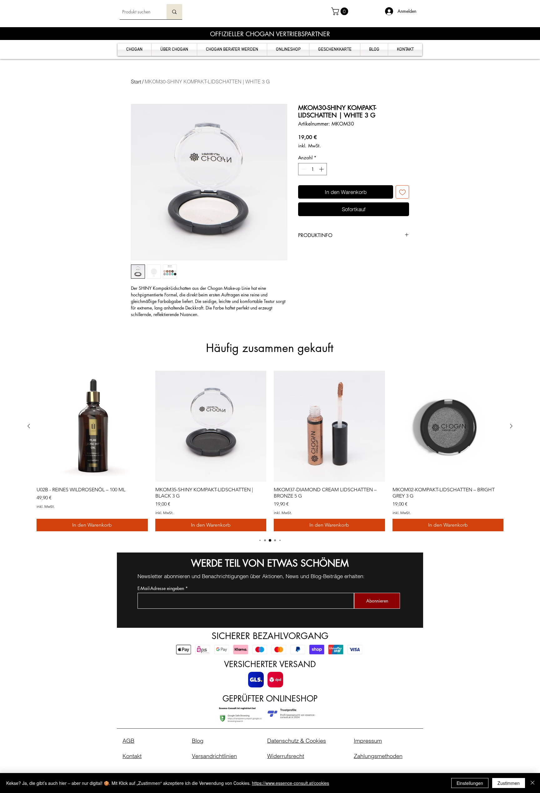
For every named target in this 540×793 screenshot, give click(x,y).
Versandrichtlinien (214, 756)
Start (136, 81)
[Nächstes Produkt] (511, 426)
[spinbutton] (313, 169)
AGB (128, 740)
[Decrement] (303, 169)
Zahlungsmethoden (378, 756)
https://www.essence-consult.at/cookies (290, 783)
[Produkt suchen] (174, 11)
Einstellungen (470, 783)
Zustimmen (509, 783)
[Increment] (322, 169)
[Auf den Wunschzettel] (402, 192)
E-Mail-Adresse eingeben (161, 588)
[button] (340, 11)
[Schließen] (532, 783)
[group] (270, 451)
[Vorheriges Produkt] (28, 426)
